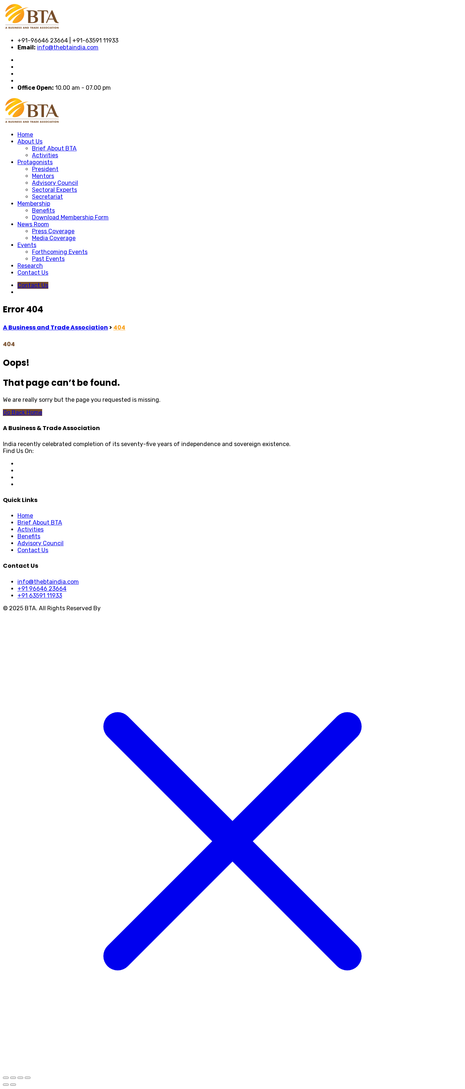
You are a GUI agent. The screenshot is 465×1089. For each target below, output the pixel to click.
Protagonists (35, 162)
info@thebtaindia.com (67, 47)
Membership (33, 203)
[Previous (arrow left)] (6, 1085)
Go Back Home (22, 412)
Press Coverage (53, 231)
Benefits (43, 210)
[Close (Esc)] (28, 1078)
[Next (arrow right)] (13, 1085)
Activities (45, 155)
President (45, 169)
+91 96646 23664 (41, 588)
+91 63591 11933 (39, 595)
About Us (30, 141)
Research (30, 265)
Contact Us (32, 272)
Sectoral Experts (54, 189)
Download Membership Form (70, 217)
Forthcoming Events (60, 251)
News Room (33, 224)
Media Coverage (54, 238)
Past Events (48, 258)
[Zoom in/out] (6, 1078)
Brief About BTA (54, 148)
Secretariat (47, 196)
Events (26, 245)
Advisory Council (55, 182)
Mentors (43, 176)
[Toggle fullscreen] (13, 1078)
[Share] (20, 1078)
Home (25, 134)
